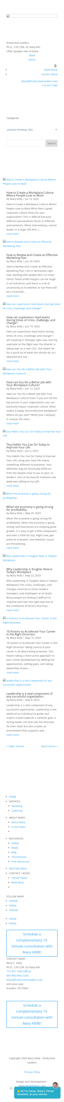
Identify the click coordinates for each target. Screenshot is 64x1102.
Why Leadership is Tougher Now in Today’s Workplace (29, 570)
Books (14, 847)
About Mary (18, 822)
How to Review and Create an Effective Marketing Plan (32, 256)
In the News (18, 826)
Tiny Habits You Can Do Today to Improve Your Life (28, 446)
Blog (14, 852)
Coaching (16, 810)
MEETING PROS (18, 868)
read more (12, 233)
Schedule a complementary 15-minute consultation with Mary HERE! (32, 943)
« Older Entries (15, 746)
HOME (12, 796)
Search (51, 143)
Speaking (16, 806)
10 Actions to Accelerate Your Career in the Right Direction (30, 633)
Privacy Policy (32, 1072)
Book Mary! (51, 69)
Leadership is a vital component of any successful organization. (29, 695)
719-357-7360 (50, 85)
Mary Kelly (16, 199)
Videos (15, 843)
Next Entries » (49, 746)
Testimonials (18, 857)
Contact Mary (19, 877)
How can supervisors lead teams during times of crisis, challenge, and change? (30, 320)
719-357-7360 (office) (18, 971)
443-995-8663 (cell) (17, 975)
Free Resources (20, 861)
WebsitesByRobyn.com (32, 1085)
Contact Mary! (49, 74)
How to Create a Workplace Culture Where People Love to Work (30, 194)
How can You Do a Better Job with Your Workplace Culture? (28, 383)
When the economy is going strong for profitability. (29, 508)
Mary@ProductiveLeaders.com (40, 81)
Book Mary (17, 882)
